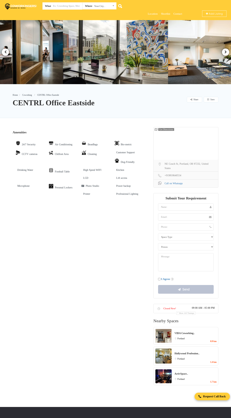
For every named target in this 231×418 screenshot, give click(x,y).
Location (153, 13)
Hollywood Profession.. (187, 353)
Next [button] (225, 52)
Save (212, 99)
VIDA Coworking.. (185, 333)
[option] (115, 52)
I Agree (165, 279)
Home (15, 95)
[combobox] (99, 7)
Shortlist (165, 13)
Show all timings (186, 313)
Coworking (27, 95)
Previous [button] (5, 52)
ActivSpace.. (181, 373)
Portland (181, 338)
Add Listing (215, 13)
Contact (177, 13)
